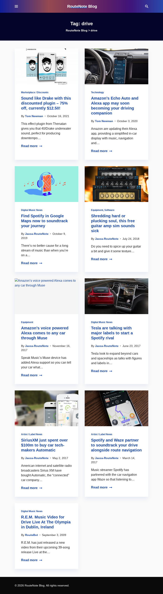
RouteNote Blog (82, 6)
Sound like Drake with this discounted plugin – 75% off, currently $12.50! (46, 103)
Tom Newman (34, 116)
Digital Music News (32, 210)
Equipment (97, 210)
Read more (29, 146)
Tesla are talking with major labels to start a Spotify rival (112, 333)
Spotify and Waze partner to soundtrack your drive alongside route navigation (116, 445)
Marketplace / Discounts (35, 92)
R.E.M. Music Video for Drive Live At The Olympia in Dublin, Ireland (46, 522)
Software (109, 210)
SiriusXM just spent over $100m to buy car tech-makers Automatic (44, 445)
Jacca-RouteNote (37, 233)
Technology (97, 92)
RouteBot (31, 535)
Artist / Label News (31, 434)
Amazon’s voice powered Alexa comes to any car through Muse (44, 333)
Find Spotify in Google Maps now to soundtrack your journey (44, 221)
